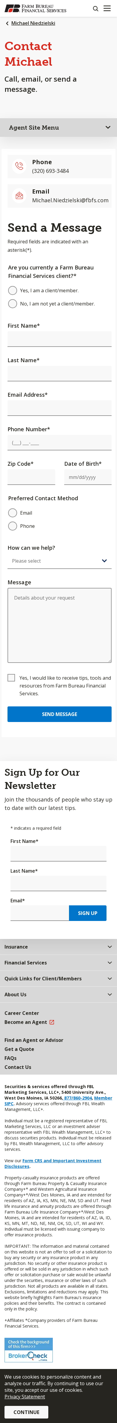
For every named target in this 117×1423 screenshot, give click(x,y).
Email (17, 900)
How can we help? (31, 547)
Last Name (24, 360)
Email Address (28, 394)
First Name (24, 325)
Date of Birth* (83, 463)
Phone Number (29, 429)
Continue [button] (26, 1412)
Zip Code (21, 463)
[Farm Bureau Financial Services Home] (35, 8)
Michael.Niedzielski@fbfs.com (70, 200)
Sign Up (88, 913)
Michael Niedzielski (33, 23)
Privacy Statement (24, 1396)
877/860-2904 (77, 1098)
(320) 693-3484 (50, 170)
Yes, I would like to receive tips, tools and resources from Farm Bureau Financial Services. (65, 686)
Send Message (59, 714)
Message (19, 582)
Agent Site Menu (34, 127)
